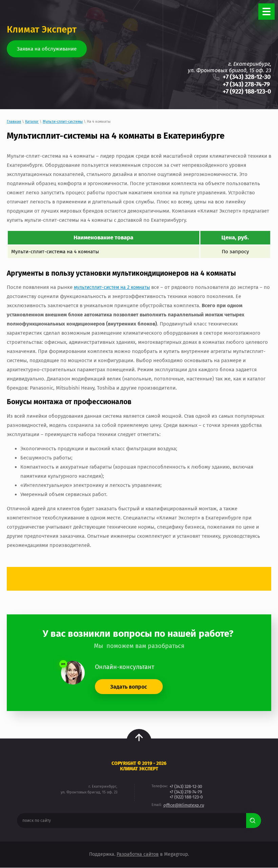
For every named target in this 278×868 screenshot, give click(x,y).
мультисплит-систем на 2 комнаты (112, 287)
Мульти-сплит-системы (63, 121)
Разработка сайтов (138, 854)
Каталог (32, 121)
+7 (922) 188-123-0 (247, 91)
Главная (14, 121)
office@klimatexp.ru (183, 805)
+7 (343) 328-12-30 (247, 77)
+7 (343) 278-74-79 (246, 84)
